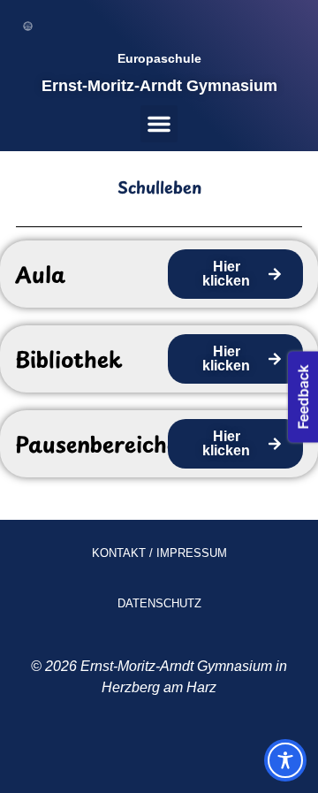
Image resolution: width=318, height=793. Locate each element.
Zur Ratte (187, 753)
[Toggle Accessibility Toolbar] (285, 760)
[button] (159, 123)
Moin (118, 754)
